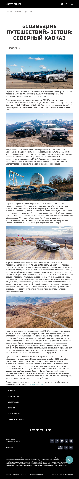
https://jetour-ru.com (36, 384)
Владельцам (13, 402)
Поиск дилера (14, 414)
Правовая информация (36, 474)
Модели (11, 391)
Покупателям (13, 396)
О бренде (11, 408)
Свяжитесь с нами (16, 419)
